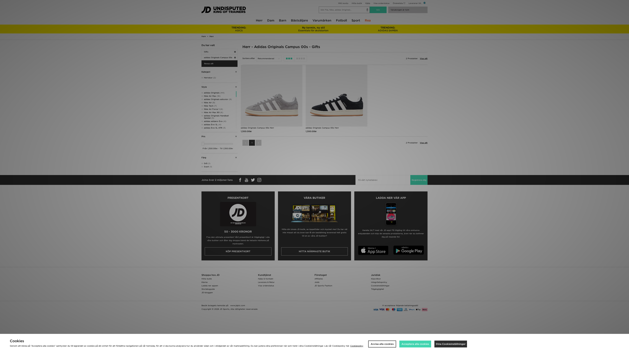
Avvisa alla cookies (382, 344)
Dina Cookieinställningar (451, 344)
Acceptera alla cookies (415, 344)
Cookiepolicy (356, 346)
